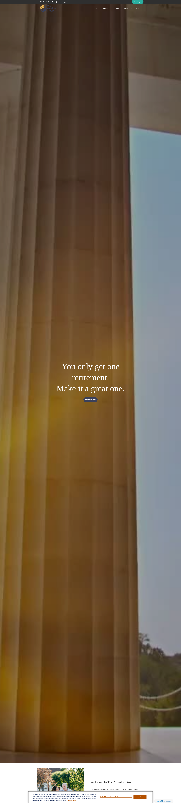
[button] (96, 8)
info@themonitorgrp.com (61, 2)
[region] (90, 797)
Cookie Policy (71, 801)
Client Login (137, 2)
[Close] (150, 797)
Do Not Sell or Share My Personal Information (116, 797)
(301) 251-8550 (44, 2)
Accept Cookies (140, 797)
